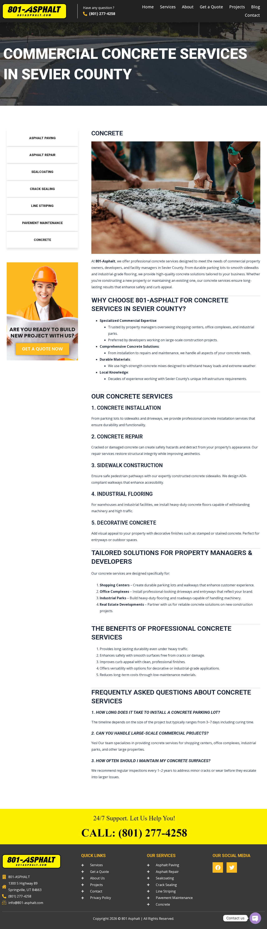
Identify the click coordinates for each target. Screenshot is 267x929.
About (188, 7)
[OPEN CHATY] (255, 918)
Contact (252, 15)
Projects (237, 7)
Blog (255, 7)
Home (148, 7)
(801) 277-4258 (102, 13)
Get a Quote (211, 7)
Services (168, 7)
